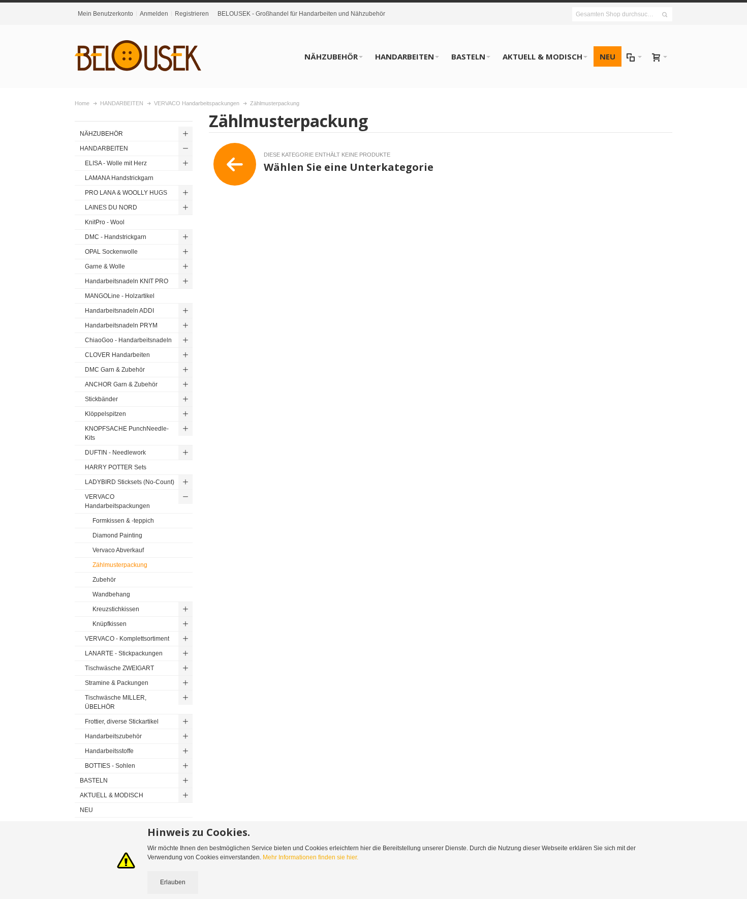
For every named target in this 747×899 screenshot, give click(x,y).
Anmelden (154, 13)
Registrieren (192, 13)
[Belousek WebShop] (138, 56)
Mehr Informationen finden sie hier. (310, 857)
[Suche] (665, 15)
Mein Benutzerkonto (105, 13)
